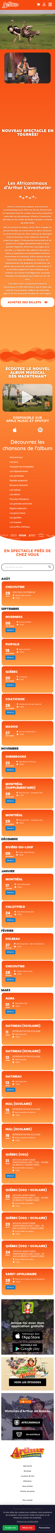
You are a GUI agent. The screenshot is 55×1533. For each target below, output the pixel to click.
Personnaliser (44, 1528)
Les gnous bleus (17, 513)
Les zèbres (15, 494)
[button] (27, 398)
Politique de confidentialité (27, 1521)
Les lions (14, 462)
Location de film (27, 1476)
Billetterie (27, 1481)
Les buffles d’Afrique (20, 527)
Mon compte (28, 1500)
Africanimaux (16, 457)
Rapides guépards (18, 480)
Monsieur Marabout (19, 499)
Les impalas (15, 522)
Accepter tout (10, 1528)
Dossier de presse (27, 1491)
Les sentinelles (17, 476)
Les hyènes (15, 490)
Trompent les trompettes (22, 466)
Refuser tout (27, 1528)
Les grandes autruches (21, 503)
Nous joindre (27, 1486)
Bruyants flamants (19, 485)
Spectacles (27, 1466)
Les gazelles (15, 517)
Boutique (27, 1471)
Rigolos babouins (18, 508)
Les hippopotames (19, 471)
